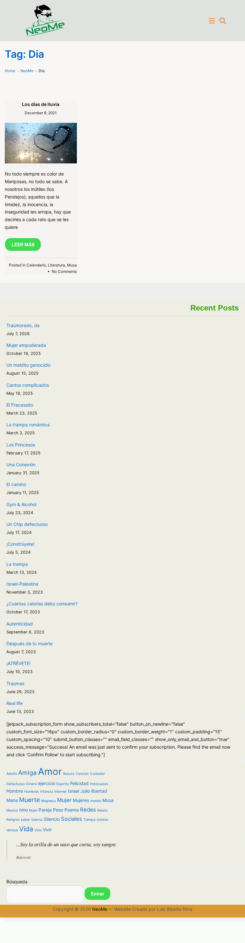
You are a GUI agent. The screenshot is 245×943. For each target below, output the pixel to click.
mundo (95, 801)
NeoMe (99, 909)
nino (23, 809)
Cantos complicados (27, 385)
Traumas (15, 683)
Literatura (56, 265)
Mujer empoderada (26, 345)
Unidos (102, 820)
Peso (58, 809)
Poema (71, 809)
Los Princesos (20, 444)
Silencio (52, 819)
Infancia (46, 792)
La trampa (17, 564)
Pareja (45, 809)
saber (25, 820)
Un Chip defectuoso (27, 524)
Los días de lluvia (40, 104)
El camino (16, 484)
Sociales (71, 819)
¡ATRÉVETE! (18, 663)
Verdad (12, 830)
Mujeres (81, 800)
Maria (12, 800)
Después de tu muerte (29, 643)
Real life (14, 703)
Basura (68, 774)
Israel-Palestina (22, 584)
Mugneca (48, 801)
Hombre (14, 791)
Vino (37, 830)
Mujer (64, 800)
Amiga (27, 772)
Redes (88, 809)
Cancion (82, 774)
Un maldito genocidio (28, 365)
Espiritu (62, 784)
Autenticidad (19, 623)
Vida (26, 829)
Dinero (31, 784)
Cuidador (97, 774)
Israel (73, 791)
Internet (60, 792)
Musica (12, 810)
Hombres (31, 792)
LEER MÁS (22, 244)
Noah (33, 810)
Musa (72, 265)
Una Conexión (20, 464)
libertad (99, 791)
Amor (50, 771)
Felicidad (79, 783)
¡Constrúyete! (20, 544)
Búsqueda (16, 881)
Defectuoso (15, 784)
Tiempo (89, 820)
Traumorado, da (23, 325)
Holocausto (99, 784)
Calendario (36, 265)
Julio (85, 791)
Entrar (97, 893)
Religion (12, 820)
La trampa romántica (28, 424)
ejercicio (46, 783)
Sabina (36, 820)
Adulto (11, 774)
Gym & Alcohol (21, 504)
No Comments (64, 271)
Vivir (47, 829)
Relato (102, 810)
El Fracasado (19, 405)
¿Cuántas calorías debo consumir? (42, 603)
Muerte (29, 800)
